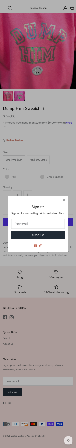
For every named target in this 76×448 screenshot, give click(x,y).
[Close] (64, 200)
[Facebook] (35, 245)
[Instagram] (40, 245)
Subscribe (38, 235)
